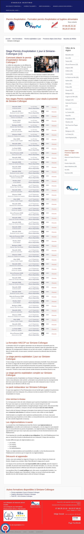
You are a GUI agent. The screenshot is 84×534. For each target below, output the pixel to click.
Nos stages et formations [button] (13, 6)
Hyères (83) (68, 80)
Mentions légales (13, 532)
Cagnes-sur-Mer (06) (71, 96)
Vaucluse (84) (69, 173)
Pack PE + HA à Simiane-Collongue (21, 496)
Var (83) (67, 169)
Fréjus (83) (68, 87)
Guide (31, 532)
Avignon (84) (69, 67)
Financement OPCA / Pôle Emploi (14, 509)
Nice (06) (68, 58)
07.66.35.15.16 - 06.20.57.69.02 (21, 2)
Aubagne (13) (69, 100)
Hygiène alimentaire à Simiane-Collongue (23, 494)
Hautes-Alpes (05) (70, 163)
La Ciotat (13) (69, 134)
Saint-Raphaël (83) (71, 137)
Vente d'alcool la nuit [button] (12, 10)
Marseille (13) (69, 55)
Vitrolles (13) (69, 122)
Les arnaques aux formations (12, 507)
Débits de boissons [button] (44, 6)
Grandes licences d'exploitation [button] (62, 6)
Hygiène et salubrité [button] (30, 6)
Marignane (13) (69, 131)
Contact (39, 532)
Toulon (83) (68, 61)
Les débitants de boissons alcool (14, 502)
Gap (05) (68, 115)
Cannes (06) (69, 74)
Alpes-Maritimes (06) (71, 166)
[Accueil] (5, 2)
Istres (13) (68, 109)
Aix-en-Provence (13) (71, 64)
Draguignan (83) (70, 118)
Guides (5, 504)
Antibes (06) (69, 71)
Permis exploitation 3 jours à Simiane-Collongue (25, 492)
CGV (24, 532)
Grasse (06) (68, 90)
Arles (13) (68, 84)
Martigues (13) (69, 93)
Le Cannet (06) (69, 112)
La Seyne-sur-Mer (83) (72, 77)
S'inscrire (54, 107)
